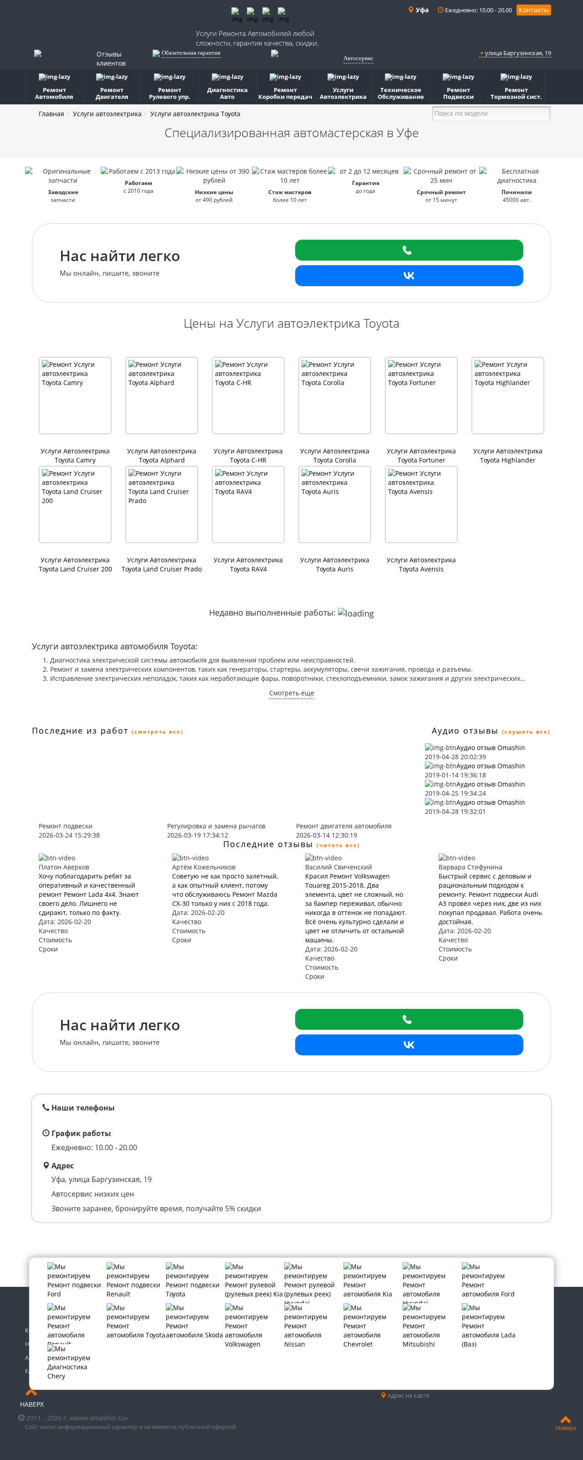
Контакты (534, 9)
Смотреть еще (291, 693)
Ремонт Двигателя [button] (112, 93)
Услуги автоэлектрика (107, 113)
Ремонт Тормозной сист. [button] (516, 93)
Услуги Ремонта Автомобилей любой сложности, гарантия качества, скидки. (257, 38)
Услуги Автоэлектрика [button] (343, 93)
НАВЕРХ (32, 1404)
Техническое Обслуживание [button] (401, 93)
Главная (51, 113)
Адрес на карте (408, 1395)
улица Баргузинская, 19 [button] (517, 53)
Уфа (421, 9)
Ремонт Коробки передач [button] (285, 93)
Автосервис (358, 58)
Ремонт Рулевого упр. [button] (169, 93)
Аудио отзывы (465, 730)
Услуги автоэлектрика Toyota (195, 113)
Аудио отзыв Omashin (490, 747)
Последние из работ (80, 730)
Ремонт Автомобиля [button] (54, 93)
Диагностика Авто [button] (227, 93)
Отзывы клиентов (111, 58)
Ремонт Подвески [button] (458, 93)
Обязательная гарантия (191, 52)
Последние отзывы (268, 843)
